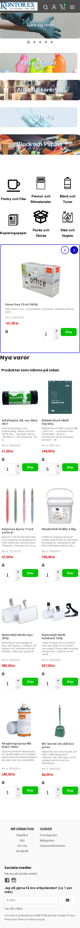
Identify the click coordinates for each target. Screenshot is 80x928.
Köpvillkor (22, 835)
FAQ (22, 840)
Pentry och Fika (13, 199)
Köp (69, 332)
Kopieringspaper (13, 233)
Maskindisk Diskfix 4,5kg (59, 529)
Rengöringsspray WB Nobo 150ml (16, 745)
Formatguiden (48, 835)
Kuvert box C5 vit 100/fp (21, 304)
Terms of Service (28, 919)
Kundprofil (22, 851)
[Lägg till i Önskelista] (6, 331)
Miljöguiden (47, 840)
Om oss (22, 845)
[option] (41, 300)
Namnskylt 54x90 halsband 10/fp (53, 636)
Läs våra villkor (13, 908)
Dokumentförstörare (52, 845)
